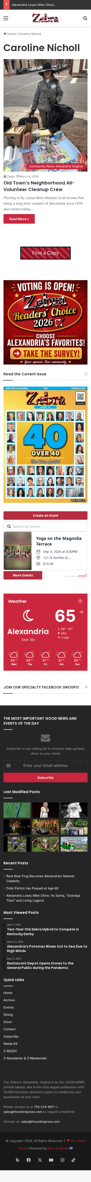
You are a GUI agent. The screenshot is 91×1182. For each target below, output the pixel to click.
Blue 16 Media (58, 1148)
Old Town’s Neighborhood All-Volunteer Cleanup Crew (39, 186)
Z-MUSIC (10, 1051)
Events (9, 1007)
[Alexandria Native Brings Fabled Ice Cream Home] (74, 827)
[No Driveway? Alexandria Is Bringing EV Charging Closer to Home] (45, 827)
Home (11, 34)
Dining (8, 1014)
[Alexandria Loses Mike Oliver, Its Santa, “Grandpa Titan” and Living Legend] (74, 810)
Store (8, 1022)
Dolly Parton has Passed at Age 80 (32, 888)
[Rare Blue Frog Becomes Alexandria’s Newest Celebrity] (17, 810)
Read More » (19, 219)
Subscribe (11, 1036)
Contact (10, 1029)
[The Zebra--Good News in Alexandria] (45, 18)
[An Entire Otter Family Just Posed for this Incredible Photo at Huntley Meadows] (17, 844)
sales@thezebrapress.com (23, 1112)
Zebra (11, 176)
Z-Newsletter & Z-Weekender (25, 1058)
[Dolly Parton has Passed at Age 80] (45, 810)
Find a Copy (45, 253)
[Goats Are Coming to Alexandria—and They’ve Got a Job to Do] (45, 844)
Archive (9, 1000)
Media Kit (11, 1044)
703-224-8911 (44, 1107)
